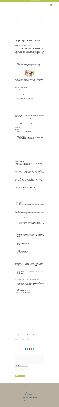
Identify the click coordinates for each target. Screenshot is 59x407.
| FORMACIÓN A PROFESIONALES (25, 6)
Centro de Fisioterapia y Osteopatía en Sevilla (29, 394)
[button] (26, 349)
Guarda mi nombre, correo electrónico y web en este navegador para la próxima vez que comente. (29, 372)
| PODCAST (34, 6)
